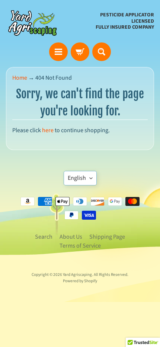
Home (19, 78)
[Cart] (80, 51)
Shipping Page (107, 237)
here (48, 130)
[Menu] (58, 51)
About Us (71, 237)
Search (43, 237)
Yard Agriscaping (77, 274)
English (77, 178)
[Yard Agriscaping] (34, 21)
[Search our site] (101, 51)
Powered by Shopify (80, 281)
